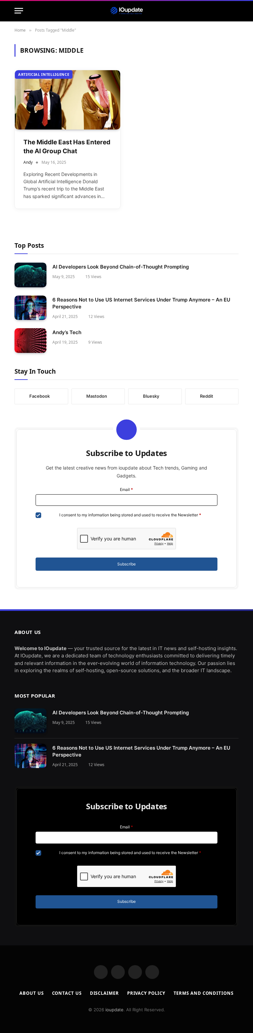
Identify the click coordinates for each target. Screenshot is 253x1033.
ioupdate (114, 1009)
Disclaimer (104, 993)
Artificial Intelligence (43, 74)
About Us (31, 993)
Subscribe (126, 563)
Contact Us (67, 993)
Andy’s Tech (66, 332)
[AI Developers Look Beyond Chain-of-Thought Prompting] (30, 275)
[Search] (236, 10)
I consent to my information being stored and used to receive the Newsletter (130, 514)
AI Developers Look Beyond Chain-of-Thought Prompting (120, 267)
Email (126, 489)
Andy (28, 162)
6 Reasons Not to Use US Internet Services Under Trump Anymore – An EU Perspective (141, 303)
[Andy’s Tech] (30, 340)
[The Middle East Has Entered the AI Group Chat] (67, 99)
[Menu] (18, 10)
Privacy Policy (146, 993)
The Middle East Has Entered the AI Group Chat (66, 146)
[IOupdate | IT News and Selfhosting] (126, 10)
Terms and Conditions (204, 993)
